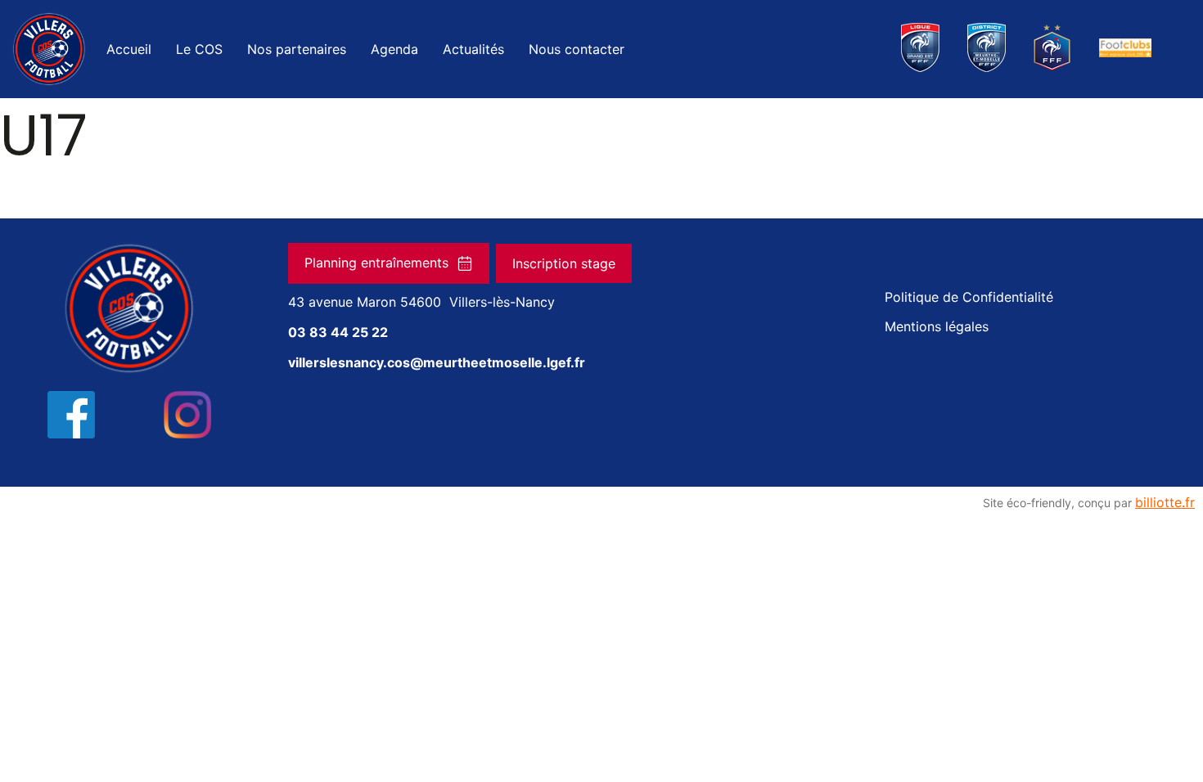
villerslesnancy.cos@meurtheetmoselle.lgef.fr (436, 362)
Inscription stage (563, 263)
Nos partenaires (296, 49)
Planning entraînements (376, 262)
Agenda (394, 49)
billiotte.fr (1165, 502)
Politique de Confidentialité (969, 297)
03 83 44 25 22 (338, 332)
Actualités (473, 49)
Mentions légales (937, 326)
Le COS (199, 49)
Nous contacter (576, 49)
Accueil (128, 49)
